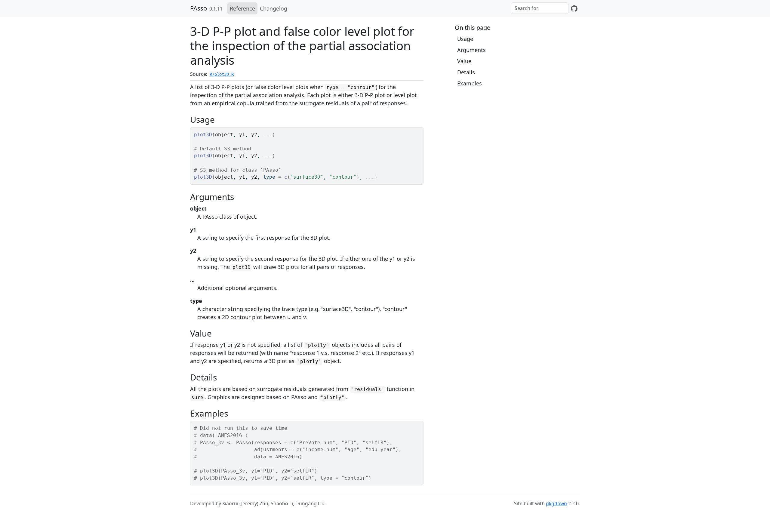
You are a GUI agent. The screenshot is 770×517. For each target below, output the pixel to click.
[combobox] (539, 8)
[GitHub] (574, 8)
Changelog (273, 8)
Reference (242, 8)
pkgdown (556, 503)
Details (466, 72)
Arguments (471, 50)
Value (464, 61)
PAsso (198, 8)
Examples (469, 83)
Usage (465, 38)
